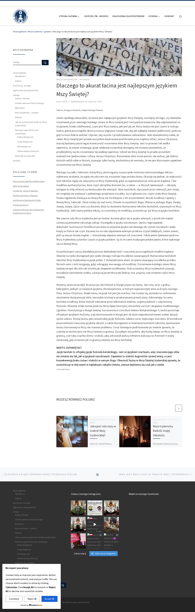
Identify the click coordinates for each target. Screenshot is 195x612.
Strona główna (19, 31)
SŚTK (65, 102)
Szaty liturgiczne (25, 141)
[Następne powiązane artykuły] (178, 408)
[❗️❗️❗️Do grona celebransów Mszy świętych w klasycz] (94, 507)
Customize (14, 598)
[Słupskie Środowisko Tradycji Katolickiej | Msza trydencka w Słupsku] (20, 15)
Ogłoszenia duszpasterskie (25, 90)
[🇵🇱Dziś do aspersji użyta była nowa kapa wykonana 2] (94, 540)
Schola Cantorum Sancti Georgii (29, 103)
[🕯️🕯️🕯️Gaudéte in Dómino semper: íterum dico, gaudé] (78, 540)
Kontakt (16, 160)
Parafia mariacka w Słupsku (25, 195)
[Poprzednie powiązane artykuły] (171, 408)
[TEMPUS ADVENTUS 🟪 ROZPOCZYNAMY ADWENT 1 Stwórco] (111, 540)
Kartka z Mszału (22, 98)
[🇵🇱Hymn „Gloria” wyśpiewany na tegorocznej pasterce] (94, 524)
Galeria (18, 81)
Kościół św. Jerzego (22, 85)
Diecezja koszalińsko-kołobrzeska (28, 181)
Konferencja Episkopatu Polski (27, 200)
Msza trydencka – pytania (26, 112)
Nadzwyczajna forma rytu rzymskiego (26, 132)
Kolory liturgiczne (25, 137)
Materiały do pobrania (25, 156)
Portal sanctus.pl (20, 205)
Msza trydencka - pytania (39, 31)
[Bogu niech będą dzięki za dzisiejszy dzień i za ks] (78, 507)
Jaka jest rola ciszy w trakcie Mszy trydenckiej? (103, 430)
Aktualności (20, 76)
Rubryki (18, 117)
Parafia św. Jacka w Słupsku (25, 190)
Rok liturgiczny (24, 146)
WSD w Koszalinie (21, 186)
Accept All (49, 598)
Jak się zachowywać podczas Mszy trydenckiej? (31, 124)
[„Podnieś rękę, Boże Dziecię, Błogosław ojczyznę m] (111, 524)
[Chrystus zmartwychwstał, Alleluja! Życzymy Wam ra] (111, 507)
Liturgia (16, 95)
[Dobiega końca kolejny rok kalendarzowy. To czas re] (78, 524)
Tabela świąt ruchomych (28, 151)
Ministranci (20, 108)
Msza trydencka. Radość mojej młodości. (163, 430)
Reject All (32, 598)
